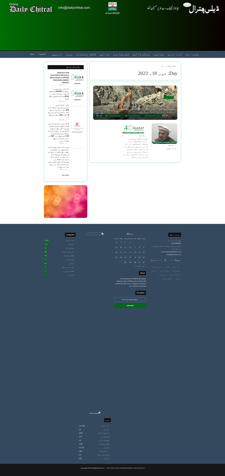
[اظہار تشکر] (164, 133)
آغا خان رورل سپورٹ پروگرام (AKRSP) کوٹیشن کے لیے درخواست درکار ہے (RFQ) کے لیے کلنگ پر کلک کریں (59, 94)
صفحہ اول (192, 54)
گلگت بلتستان (86, 54)
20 (139, 257)
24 (121, 257)
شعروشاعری (121, 54)
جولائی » (138, 266)
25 (116, 257)
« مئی (144, 266)
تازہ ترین (175, 54)
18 (116, 252)
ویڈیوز (177, 279)
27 (139, 262)
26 (143, 262)
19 (143, 257)
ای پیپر (56, 54)
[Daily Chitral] (112, 8)
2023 (174, 66)
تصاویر (167, 267)
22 (130, 257)
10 (121, 247)
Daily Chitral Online (113, 468)
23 (125, 257)
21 (135, 257)
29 (130, 262)
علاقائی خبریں (164, 271)
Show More (65, 175)
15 (130, 252)
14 (135, 252)
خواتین (104, 54)
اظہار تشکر (171, 148)
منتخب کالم (162, 275)
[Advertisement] (112, 32)
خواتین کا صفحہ (156, 267)
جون (165, 66)
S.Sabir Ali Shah (138, 468)
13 (139, 252)
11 (116, 247)
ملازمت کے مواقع (174, 275)
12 (143, 252)
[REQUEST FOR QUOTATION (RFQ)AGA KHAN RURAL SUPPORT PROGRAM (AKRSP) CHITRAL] (77, 78)
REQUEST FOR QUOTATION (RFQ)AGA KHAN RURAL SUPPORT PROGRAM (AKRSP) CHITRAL (59, 77)
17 (121, 252)
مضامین (159, 54)
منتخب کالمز (141, 54)
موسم (69, 54)
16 (125, 252)
